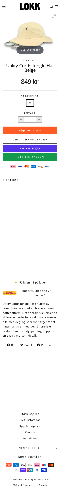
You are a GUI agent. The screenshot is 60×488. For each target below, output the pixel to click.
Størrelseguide (30, 414)
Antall (30, 113)
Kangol (30, 60)
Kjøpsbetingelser (29, 426)
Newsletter (29, 448)
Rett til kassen (30, 156)
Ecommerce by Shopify (35, 485)
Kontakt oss (30, 438)
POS (15, 485)
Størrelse (30, 96)
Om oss (30, 432)
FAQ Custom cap (30, 420)
